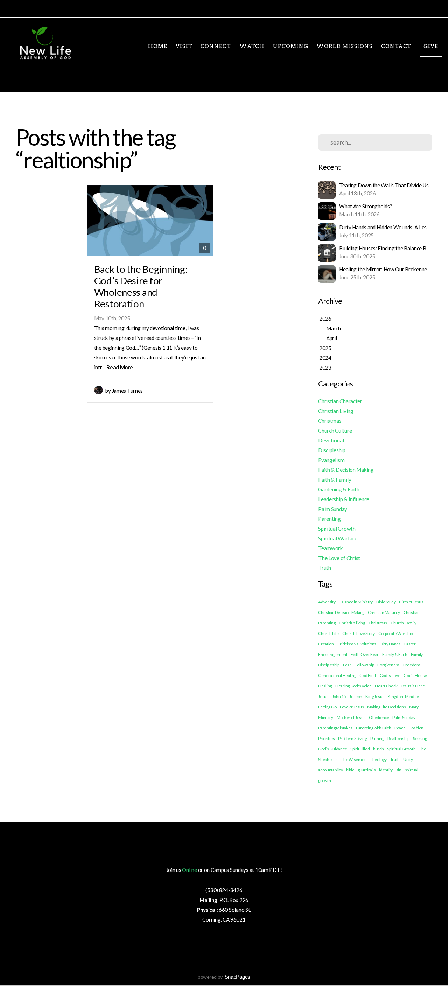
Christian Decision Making (341, 612)
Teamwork (330, 548)
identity (386, 769)
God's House (415, 675)
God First (367, 675)
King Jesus (374, 696)
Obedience (379, 717)
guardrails (367, 769)
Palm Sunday (332, 509)
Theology (378, 759)
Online (189, 870)
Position (416, 727)
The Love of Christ (339, 558)
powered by (224, 977)
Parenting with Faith (373, 727)
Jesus (323, 696)
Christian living (352, 622)
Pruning (377, 738)
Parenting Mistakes (335, 727)
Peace (400, 727)
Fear (347, 664)
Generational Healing (337, 675)
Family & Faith (394, 654)
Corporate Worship (395, 633)
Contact (396, 46)
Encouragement (332, 654)
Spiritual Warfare (337, 538)
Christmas (329, 421)
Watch (252, 46)
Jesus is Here (413, 685)
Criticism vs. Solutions (357, 643)
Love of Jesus (352, 706)
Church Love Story (358, 633)
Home (157, 46)
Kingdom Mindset (404, 696)
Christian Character (340, 401)
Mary (414, 706)
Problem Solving (352, 738)
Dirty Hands (390, 643)
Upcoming (290, 46)
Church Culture (335, 430)
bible (350, 769)
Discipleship (331, 450)
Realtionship (398, 738)
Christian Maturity (384, 612)
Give (431, 46)
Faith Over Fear (365, 654)
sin (398, 769)
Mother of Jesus (351, 717)
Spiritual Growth (337, 528)
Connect (216, 46)
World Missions (344, 46)
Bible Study (386, 601)
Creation (326, 643)
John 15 (339, 696)
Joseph (355, 696)
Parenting (329, 519)
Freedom (411, 664)
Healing (325, 685)
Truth (324, 568)
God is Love (390, 675)
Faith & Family (334, 479)
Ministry (325, 717)
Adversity (326, 601)
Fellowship (364, 664)
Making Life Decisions (386, 706)
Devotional (331, 440)
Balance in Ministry (356, 601)
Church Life (328, 633)
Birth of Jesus (411, 601)
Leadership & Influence (343, 499)
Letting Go (327, 706)
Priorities (326, 738)
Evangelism (331, 460)
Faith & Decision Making (346, 470)
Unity (408, 759)
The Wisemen (353, 759)
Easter (410, 643)
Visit (184, 46)
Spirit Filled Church (367, 748)
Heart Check (386, 685)
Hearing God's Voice (353, 685)
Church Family (403, 622)
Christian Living (336, 411)
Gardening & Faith (338, 489)
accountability (330, 769)
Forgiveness (388, 664)
